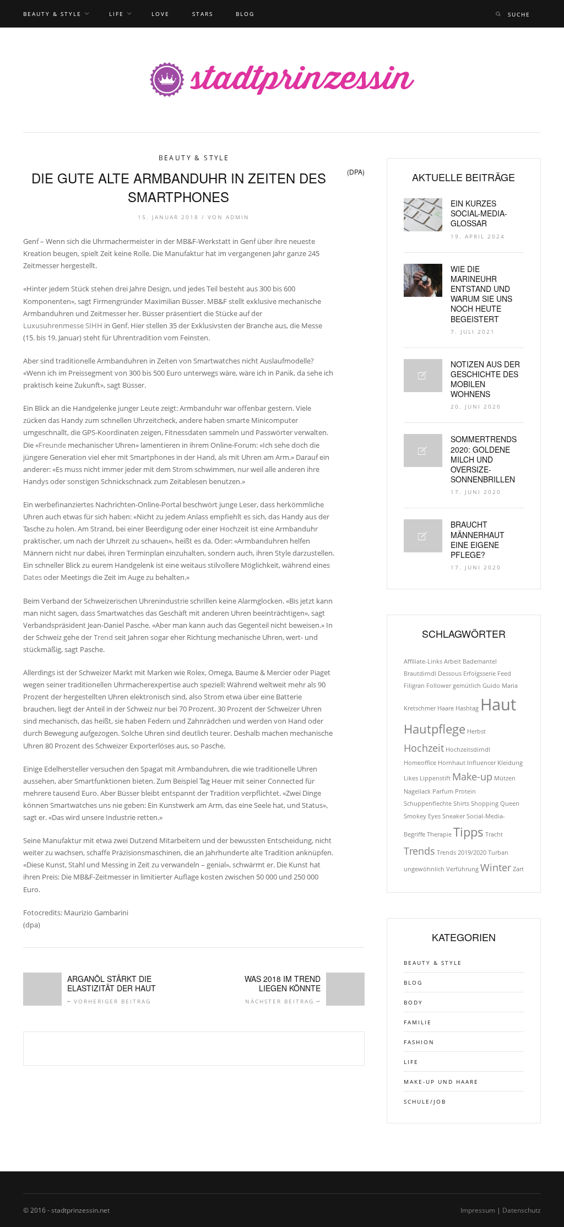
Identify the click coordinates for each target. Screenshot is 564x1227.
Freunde (52, 445)
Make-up (472, 776)
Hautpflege (434, 728)
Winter (495, 867)
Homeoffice (420, 763)
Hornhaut (451, 763)
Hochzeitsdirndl (468, 749)
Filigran (414, 685)
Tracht (494, 834)
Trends (419, 850)
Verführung (462, 869)
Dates (32, 577)
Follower (438, 685)
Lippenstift (435, 778)
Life (116, 14)
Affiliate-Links (423, 661)
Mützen (505, 778)
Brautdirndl (420, 673)
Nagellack (417, 791)
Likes (411, 778)
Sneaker (453, 816)
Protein (465, 791)
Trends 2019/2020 (461, 852)
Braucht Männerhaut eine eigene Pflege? (478, 539)
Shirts (461, 803)
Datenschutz (521, 1210)
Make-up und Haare (441, 1081)
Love (160, 14)
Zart (518, 869)
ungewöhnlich (424, 869)
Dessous (450, 673)
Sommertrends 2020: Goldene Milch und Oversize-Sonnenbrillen (484, 459)
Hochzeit (424, 747)
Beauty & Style (52, 14)
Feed (504, 673)
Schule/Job (425, 1101)
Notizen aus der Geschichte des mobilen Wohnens (485, 379)
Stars (202, 14)
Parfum (442, 791)
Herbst (476, 731)
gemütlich (467, 685)
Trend (103, 637)
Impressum (477, 1210)
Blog (245, 14)
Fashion (419, 1042)
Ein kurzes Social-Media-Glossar (479, 213)
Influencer (481, 763)
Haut (498, 704)
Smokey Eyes (422, 816)
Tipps (468, 831)
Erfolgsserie (479, 673)
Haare (445, 708)
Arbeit (452, 661)
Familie (418, 1022)
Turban (498, 852)
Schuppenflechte (428, 803)
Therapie (439, 834)
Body (413, 1002)
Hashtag (467, 708)
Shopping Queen (495, 803)
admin (238, 217)
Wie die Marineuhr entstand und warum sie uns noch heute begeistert (481, 293)
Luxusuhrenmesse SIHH (62, 325)
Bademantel (480, 661)
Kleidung (510, 763)
